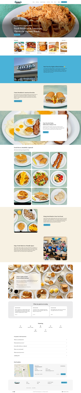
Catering (38, 382)
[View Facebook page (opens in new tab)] (13, 391)
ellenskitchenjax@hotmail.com (50, 370)
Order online (63, 374)
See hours (58, 374)
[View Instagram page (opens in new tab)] (14, 391)
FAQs (38, 383)
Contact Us (49, 383)
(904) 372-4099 (48, 369)
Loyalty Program (50, 382)
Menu (27, 382)
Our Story (27, 383)
